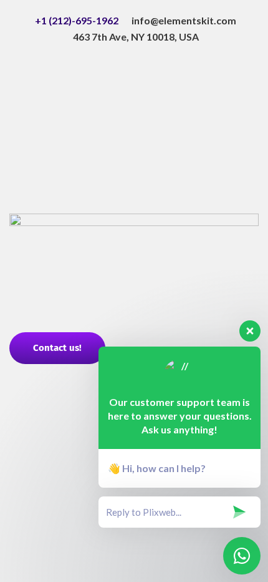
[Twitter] (134, 94)
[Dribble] (134, 152)
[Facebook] (134, 65)
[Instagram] (134, 180)
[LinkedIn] (134, 123)
